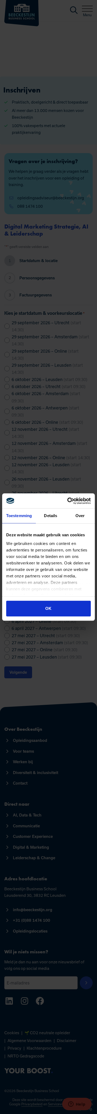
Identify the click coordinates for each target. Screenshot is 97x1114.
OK (48, 608)
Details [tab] (50, 515)
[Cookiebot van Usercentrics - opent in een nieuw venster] (68, 500)
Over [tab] (80, 515)
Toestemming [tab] (19, 515)
